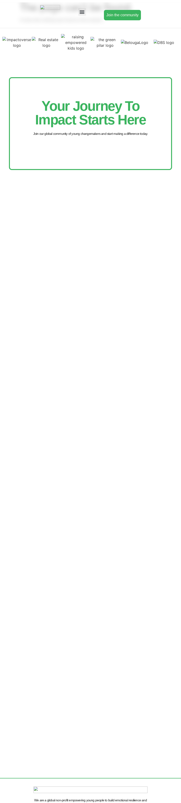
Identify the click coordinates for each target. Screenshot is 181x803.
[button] (82, 12)
